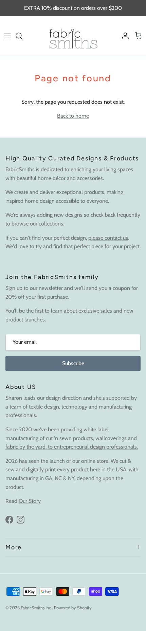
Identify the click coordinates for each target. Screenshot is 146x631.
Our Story (30, 501)
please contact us (108, 238)
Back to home (73, 116)
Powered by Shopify (73, 607)
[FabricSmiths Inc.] (73, 36)
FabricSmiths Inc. (36, 607)
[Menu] (7, 35)
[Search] (22, 35)
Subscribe (73, 363)
